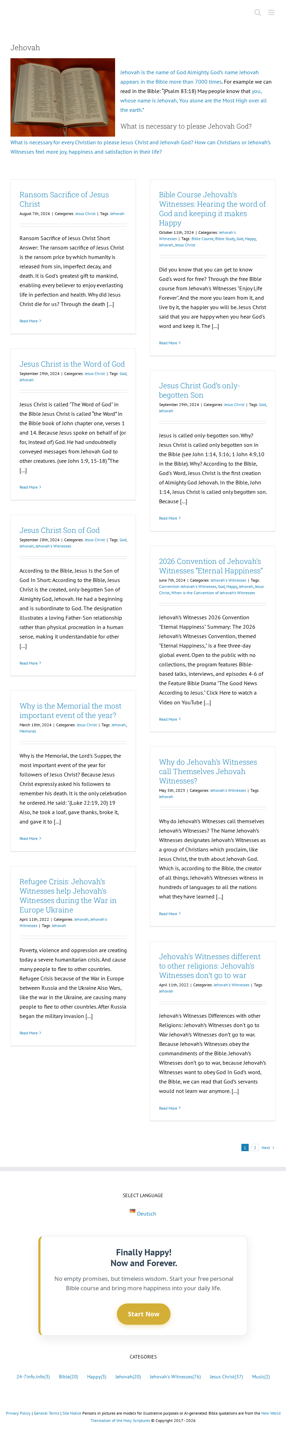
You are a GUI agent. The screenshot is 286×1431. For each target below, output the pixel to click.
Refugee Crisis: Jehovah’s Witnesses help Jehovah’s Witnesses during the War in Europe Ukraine (68, 896)
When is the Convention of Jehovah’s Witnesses (213, 592)
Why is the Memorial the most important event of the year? (70, 710)
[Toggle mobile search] (257, 12)
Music (261, 1376)
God (239, 238)
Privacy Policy (18, 1413)
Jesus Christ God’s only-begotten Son (199, 390)
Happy (250, 238)
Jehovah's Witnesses (53, 546)
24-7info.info (33, 1376)
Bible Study (225, 238)
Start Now (143, 1314)
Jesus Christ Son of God (60, 530)
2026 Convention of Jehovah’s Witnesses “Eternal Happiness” (211, 565)
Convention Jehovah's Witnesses (187, 586)
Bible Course (202, 238)
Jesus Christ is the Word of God (72, 364)
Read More (29, 320)
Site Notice (71, 1413)
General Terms (46, 1413)
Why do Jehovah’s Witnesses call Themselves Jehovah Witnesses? (208, 771)
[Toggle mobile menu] (272, 12)
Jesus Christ (85, 213)
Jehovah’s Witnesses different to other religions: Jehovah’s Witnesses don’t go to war (210, 965)
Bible (68, 1376)
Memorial (28, 731)
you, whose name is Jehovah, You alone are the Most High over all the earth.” (193, 100)
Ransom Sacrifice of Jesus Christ (64, 199)
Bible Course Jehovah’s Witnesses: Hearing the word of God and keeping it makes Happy (212, 209)
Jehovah (117, 213)
